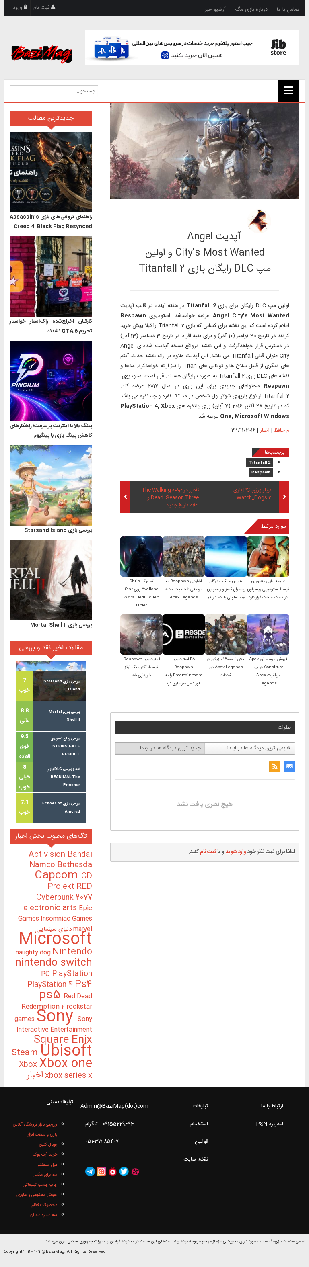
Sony (57, 1017)
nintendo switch (53, 963)
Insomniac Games (66, 919)
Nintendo (72, 952)
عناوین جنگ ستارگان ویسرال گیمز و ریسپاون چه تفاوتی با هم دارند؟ (226, 589)
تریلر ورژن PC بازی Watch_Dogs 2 (252, 494)
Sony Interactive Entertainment (54, 1024)
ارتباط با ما (272, 1106)
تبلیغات (200, 1106)
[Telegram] (90, 1171)
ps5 (51, 995)
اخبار (265, 430)
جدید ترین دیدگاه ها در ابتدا (170, 748)
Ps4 (83, 984)
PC (46, 974)
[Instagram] (101, 1171)
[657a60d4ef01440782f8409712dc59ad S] (141, 635)
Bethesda (74, 865)
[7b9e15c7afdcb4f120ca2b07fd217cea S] (184, 558)
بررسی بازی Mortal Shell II (61, 625)
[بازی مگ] (41, 45)
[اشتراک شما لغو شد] (274, 766)
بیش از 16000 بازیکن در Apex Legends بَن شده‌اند (226, 667)
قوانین (201, 1141)
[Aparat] (135, 1171)
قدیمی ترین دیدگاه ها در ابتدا (258, 748)
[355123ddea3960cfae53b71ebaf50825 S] (184, 635)
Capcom (58, 875)
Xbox (29, 1065)
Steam (26, 1053)
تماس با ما (288, 9)
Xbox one (65, 1064)
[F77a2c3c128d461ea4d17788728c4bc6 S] (226, 558)
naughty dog (34, 953)
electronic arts (51, 908)
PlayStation (72, 974)
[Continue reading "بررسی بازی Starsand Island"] (51, 485)
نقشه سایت (195, 1159)
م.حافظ (208, 219)
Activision (48, 854)
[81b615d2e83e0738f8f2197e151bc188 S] (141, 558)
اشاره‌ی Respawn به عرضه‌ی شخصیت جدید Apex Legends (183, 589)
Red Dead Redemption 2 (56, 1001)
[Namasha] (112, 1171)
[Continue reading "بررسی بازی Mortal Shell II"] (51, 580)
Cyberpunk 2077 (64, 897)
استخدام (199, 1124)
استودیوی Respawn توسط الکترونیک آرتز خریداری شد (142, 667)
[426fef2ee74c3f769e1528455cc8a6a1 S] (268, 635)
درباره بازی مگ (251, 9)
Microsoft (55, 940)
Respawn (260, 472)
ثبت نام (42, 7)
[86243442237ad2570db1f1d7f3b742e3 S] (226, 635)
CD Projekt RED (69, 881)
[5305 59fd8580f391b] (259, 221)
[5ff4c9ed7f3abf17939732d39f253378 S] (268, 558)
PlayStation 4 (51, 985)
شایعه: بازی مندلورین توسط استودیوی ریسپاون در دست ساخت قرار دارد (268, 589)
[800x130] (192, 47)
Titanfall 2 (259, 463)
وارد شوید (236, 851)
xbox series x (67, 1075)
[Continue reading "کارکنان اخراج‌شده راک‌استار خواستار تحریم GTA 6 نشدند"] (51, 276)
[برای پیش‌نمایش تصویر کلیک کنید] (204, 151)
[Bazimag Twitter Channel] (124, 1171)
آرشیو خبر (215, 9)
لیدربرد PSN (269, 1124)
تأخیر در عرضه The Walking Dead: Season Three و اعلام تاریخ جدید (170, 498)
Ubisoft (66, 1051)
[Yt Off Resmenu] (288, 91)
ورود (18, 7)
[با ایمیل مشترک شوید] (289, 766)
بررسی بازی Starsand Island (58, 530)
